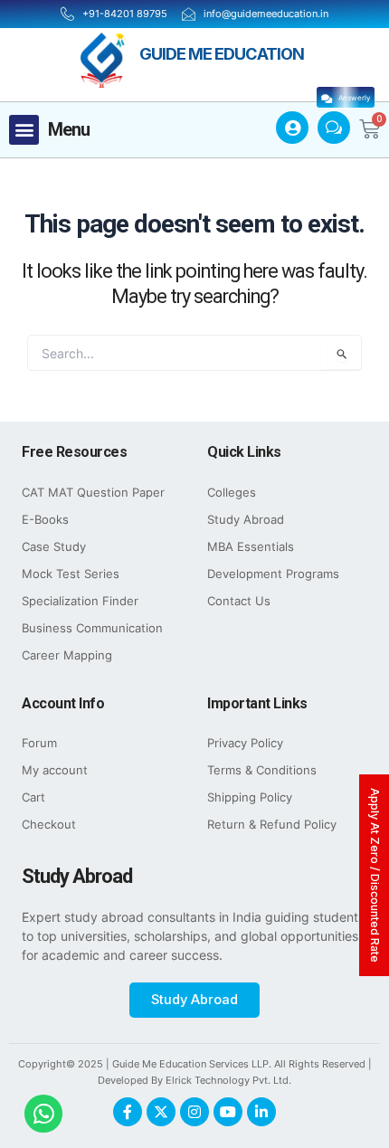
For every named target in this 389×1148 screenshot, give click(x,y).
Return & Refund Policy (272, 824)
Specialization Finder (80, 601)
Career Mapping (67, 655)
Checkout (49, 824)
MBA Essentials (250, 547)
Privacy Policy (245, 743)
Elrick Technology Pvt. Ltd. (228, 1080)
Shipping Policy (249, 797)
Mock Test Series (70, 574)
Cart (33, 797)
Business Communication (92, 628)
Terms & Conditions (262, 770)
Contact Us (238, 601)
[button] (24, 130)
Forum (39, 743)
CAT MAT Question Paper (93, 492)
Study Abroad (245, 520)
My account (55, 770)
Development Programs (273, 574)
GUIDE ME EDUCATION (221, 53)
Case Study (54, 547)
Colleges (231, 492)
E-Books (45, 520)
